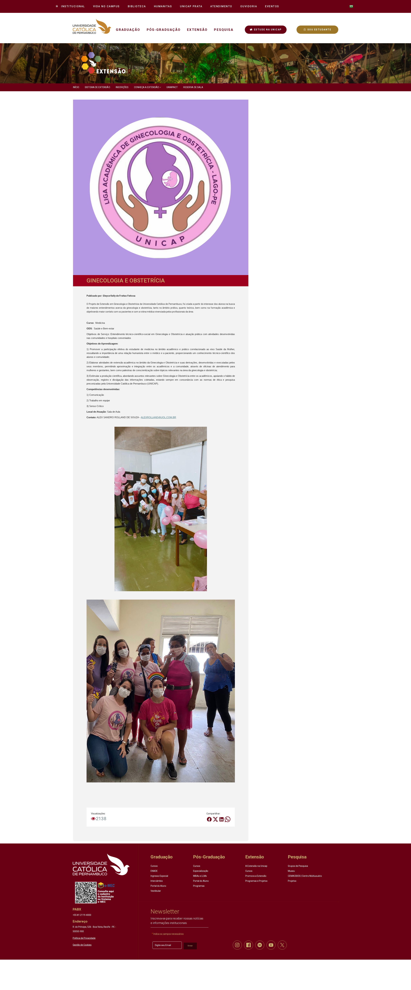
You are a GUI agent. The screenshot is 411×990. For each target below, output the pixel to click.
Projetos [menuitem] (292, 881)
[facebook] (248, 945)
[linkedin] (259, 945)
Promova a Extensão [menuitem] (255, 876)
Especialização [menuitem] (200, 871)
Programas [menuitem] (199, 886)
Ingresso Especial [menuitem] (159, 876)
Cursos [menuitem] (154, 866)
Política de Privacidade (84, 938)
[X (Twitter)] (216, 819)
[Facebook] (209, 819)
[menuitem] (72, 6)
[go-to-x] (92, 26)
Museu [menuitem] (291, 871)
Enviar (190, 946)
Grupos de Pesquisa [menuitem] (298, 866)
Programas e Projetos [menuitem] (256, 881)
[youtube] (271, 945)
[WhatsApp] (227, 819)
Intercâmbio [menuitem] (157, 881)
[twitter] (282, 945)
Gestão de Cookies (82, 945)
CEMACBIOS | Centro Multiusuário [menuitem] (305, 876)
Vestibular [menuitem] (156, 891)
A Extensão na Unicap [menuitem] (256, 866)
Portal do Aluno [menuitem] (158, 886)
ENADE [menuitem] (154, 871)
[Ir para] (101, 864)
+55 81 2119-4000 (82, 915)
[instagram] (237, 945)
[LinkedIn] (222, 819)
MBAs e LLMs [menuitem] (200, 876)
